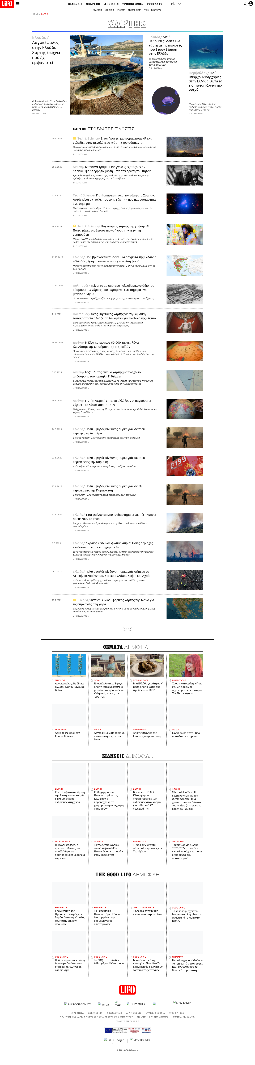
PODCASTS (155, 4)
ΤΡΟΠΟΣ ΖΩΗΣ (132, 4)
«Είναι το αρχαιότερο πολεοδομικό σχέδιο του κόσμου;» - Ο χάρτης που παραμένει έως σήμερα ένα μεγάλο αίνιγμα (113, 290)
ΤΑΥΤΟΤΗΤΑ (77, 1013)
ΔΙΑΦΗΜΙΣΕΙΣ (134, 1013)
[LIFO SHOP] (182, 1003)
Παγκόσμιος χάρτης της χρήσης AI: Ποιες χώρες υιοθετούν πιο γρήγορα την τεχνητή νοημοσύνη (111, 231)
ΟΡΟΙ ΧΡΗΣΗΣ (176, 1013)
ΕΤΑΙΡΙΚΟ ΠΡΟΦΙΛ (155, 1013)
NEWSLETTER (114, 1013)
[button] (17, 4)
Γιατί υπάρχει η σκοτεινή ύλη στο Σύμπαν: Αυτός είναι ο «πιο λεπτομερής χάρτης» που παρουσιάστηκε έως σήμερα (114, 200)
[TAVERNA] (160, 1003)
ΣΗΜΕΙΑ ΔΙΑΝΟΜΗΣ (184, 1017)
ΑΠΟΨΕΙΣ (111, 4)
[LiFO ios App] (140, 1041)
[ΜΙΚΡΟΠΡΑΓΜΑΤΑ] (78, 1003)
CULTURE (93, 4)
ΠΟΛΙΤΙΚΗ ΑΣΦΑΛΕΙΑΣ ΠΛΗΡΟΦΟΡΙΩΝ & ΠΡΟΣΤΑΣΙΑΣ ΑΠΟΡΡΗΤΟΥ (96, 1017)
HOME (35, 14)
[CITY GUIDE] (137, 1003)
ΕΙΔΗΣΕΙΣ (75, 4)
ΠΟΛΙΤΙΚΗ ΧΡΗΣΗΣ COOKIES (152, 1017)
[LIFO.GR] (7, 4)
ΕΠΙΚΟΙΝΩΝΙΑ (95, 1013)
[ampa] (103, 1003)
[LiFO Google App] (114, 1041)
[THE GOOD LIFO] (118, 1003)
